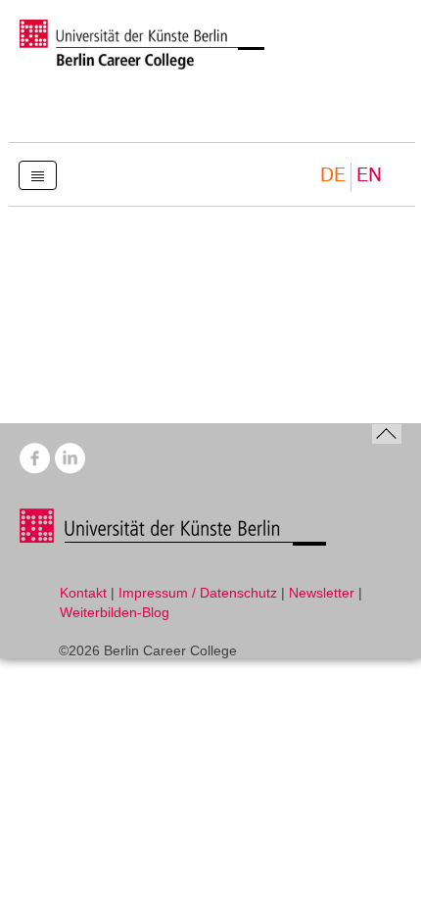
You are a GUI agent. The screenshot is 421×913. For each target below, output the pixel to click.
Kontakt (83, 593)
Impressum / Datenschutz (197, 593)
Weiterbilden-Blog (114, 612)
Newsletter (321, 593)
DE (333, 176)
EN (369, 176)
